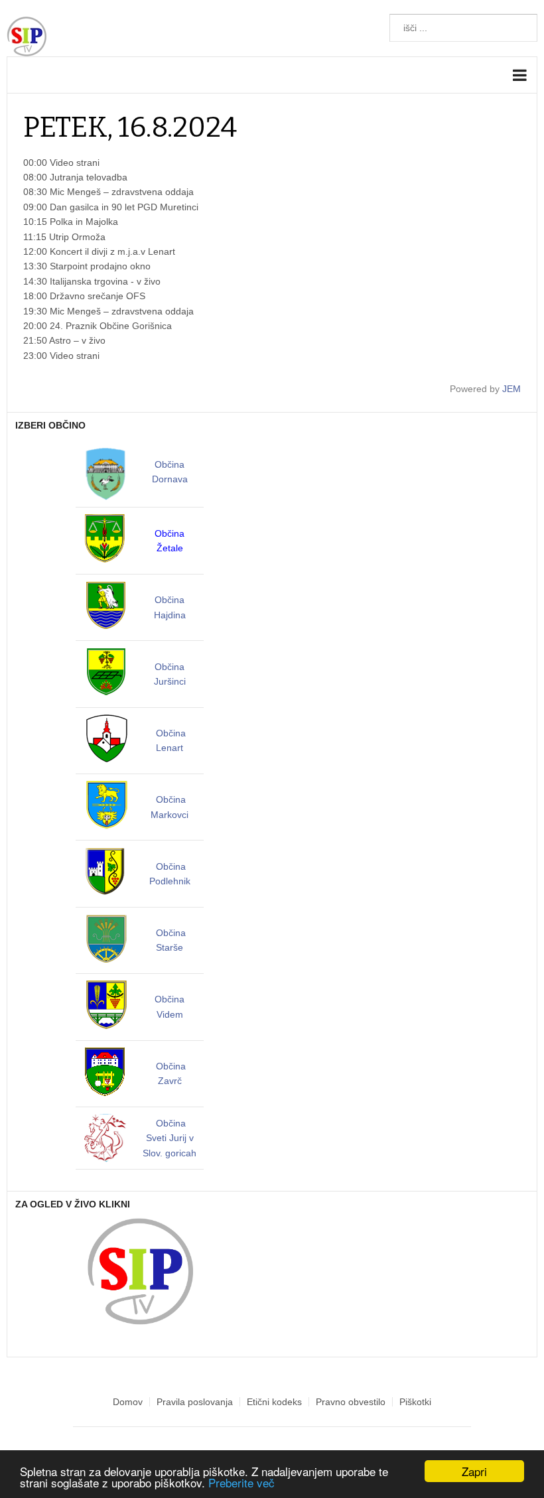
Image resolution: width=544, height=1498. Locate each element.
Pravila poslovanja (195, 1401)
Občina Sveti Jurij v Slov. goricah (169, 1138)
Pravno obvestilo (350, 1401)
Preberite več (241, 1482)
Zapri (474, 1471)
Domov (128, 1401)
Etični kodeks (274, 1401)
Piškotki (415, 1401)
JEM (511, 388)
